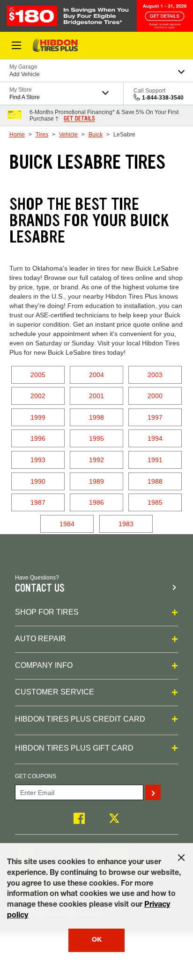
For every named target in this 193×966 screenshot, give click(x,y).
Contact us (40, 588)
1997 (155, 417)
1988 (155, 481)
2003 (155, 375)
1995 (96, 438)
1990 (37, 481)
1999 (37, 417)
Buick (96, 134)
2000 (155, 396)
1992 (96, 460)
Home (17, 134)
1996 (37, 438)
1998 (96, 417)
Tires (42, 134)
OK (97, 940)
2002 (37, 396)
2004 (96, 375)
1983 (126, 524)
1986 (96, 502)
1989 (96, 481)
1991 (155, 460)
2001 (96, 396)
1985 (155, 502)
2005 (37, 375)
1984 (66, 524)
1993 (37, 460)
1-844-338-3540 (163, 97)
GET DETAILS (79, 118)
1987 (37, 502)
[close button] (181, 857)
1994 (155, 438)
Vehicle (68, 134)
